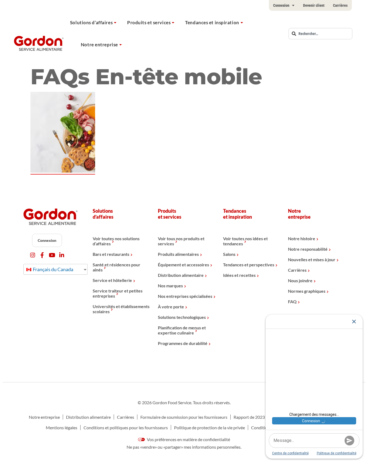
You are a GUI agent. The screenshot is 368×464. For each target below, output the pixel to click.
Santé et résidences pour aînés (116, 267)
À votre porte (171, 306)
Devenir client (313, 5)
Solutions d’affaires (91, 22)
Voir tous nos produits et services (181, 241)
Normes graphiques (306, 291)
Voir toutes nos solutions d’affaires (116, 241)
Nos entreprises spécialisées (185, 296)
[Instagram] (32, 255)
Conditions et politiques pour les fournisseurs (126, 427)
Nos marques (170, 285)
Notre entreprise (99, 44)
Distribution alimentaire (181, 275)
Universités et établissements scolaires (121, 309)
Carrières (340, 5)
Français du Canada (52, 269)
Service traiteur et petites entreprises (118, 293)
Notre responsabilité (308, 249)
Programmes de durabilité (182, 343)
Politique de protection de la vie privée (209, 427)
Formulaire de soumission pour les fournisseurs (183, 417)
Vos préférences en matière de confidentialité (188, 439)
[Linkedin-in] (61, 255)
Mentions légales (61, 427)
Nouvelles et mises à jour (311, 259)
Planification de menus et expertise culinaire (182, 330)
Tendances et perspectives (248, 264)
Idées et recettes (239, 275)
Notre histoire (301, 238)
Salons (229, 254)
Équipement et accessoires (183, 264)
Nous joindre (300, 280)
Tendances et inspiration (212, 22)
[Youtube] (52, 255)
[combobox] (320, 33)
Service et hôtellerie (112, 280)
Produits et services (149, 22)
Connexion (281, 5)
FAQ (292, 301)
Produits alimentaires (178, 254)
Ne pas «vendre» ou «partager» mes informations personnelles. (184, 446)
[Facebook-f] (42, 255)
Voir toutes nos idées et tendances (245, 241)
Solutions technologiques (182, 317)
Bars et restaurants (111, 254)
